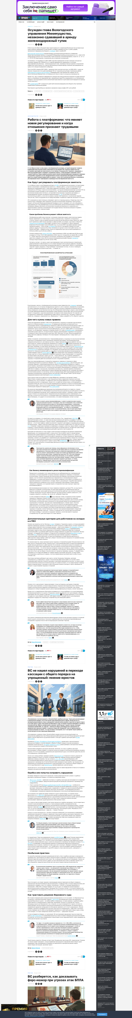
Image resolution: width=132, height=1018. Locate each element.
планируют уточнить (77, 527)
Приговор (38, 91)
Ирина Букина (48, 765)
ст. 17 (29, 426)
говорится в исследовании (36, 223)
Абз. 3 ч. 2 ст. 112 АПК (35, 780)
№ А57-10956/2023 (55, 375)
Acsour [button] (64, 343)
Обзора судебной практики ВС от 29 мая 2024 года (57, 785)
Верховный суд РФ (48, 948)
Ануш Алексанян (36, 642)
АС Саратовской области (63, 362)
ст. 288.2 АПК (40, 795)
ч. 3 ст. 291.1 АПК (59, 759)
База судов (50, 22)
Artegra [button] (40, 807)
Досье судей (40, 22)
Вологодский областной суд (63, 91)
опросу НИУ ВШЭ (47, 233)
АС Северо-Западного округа (52, 744)
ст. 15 (60, 194)
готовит (52, 524)
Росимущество (48, 91)
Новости (30, 26)
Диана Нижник (36, 948)
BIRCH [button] (48, 496)
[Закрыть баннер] (28, 1005)
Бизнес (46, 642)
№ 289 (56, 185)
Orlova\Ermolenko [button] (55, 594)
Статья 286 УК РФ (79, 91)
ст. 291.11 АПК (55, 899)
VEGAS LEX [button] (43, 818)
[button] (36, 44)
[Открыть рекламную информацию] (113, 519)
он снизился (52, 226)
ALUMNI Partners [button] (59, 837)
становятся (75, 238)
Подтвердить (102, 1014)
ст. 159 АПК (33, 781)
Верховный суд (79, 346)
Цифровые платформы (57, 642)
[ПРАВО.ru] (24, 18)
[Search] (94, 22)
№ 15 (35, 534)
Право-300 (21, 22)
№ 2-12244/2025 (54, 386)
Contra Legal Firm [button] (47, 352)
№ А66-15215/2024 (36, 915)
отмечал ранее (34, 83)
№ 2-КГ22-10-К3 (32, 349)
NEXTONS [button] (75, 418)
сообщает (53, 51)
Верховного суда (75, 533)
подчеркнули (47, 324)
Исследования (60, 22)
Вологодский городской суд (36, 53)
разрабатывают (70, 330)
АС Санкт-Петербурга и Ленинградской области (48, 741)
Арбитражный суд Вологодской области (39, 72)
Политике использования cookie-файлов (34, 1016)
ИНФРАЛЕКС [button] (63, 440)
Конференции (30, 22)
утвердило (73, 305)
